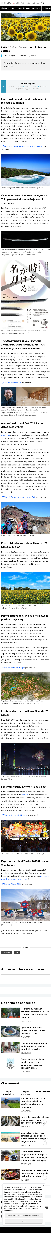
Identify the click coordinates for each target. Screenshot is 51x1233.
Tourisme (22, 56)
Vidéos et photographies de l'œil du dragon (23, 146)
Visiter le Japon (8, 8)
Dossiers (36, 8)
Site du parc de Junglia (14, 668)
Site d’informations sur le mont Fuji (19, 497)
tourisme (6, 952)
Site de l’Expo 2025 (12, 884)
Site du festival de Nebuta (15, 815)
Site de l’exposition (12, 383)
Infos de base (24, 8)
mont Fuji (5, 435)
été (17, 952)
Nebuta (24, 795)
